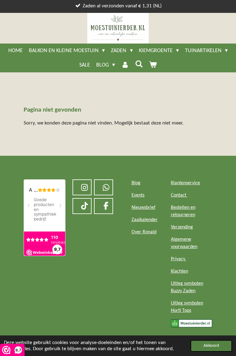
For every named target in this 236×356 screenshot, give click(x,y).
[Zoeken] (139, 64)
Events (138, 195)
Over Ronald (144, 232)
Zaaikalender (145, 219)
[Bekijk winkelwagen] (153, 65)
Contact (179, 195)
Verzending (182, 227)
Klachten (179, 271)
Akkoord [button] (211, 345)
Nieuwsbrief (143, 207)
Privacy (179, 259)
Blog (136, 183)
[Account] (125, 65)
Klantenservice (185, 183)
